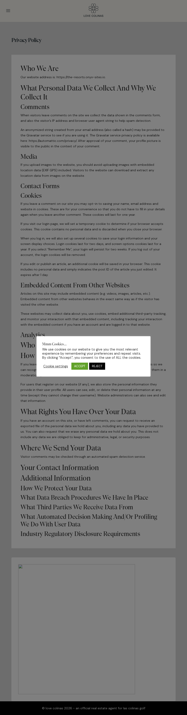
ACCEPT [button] (79, 366)
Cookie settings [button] (55, 366)
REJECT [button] (97, 366)
